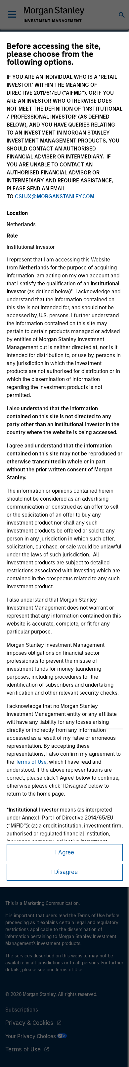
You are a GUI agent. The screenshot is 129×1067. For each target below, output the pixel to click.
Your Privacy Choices (31, 1036)
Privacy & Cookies (29, 1022)
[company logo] (53, 14)
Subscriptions (21, 1010)
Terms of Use (31, 762)
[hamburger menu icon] (12, 14)
